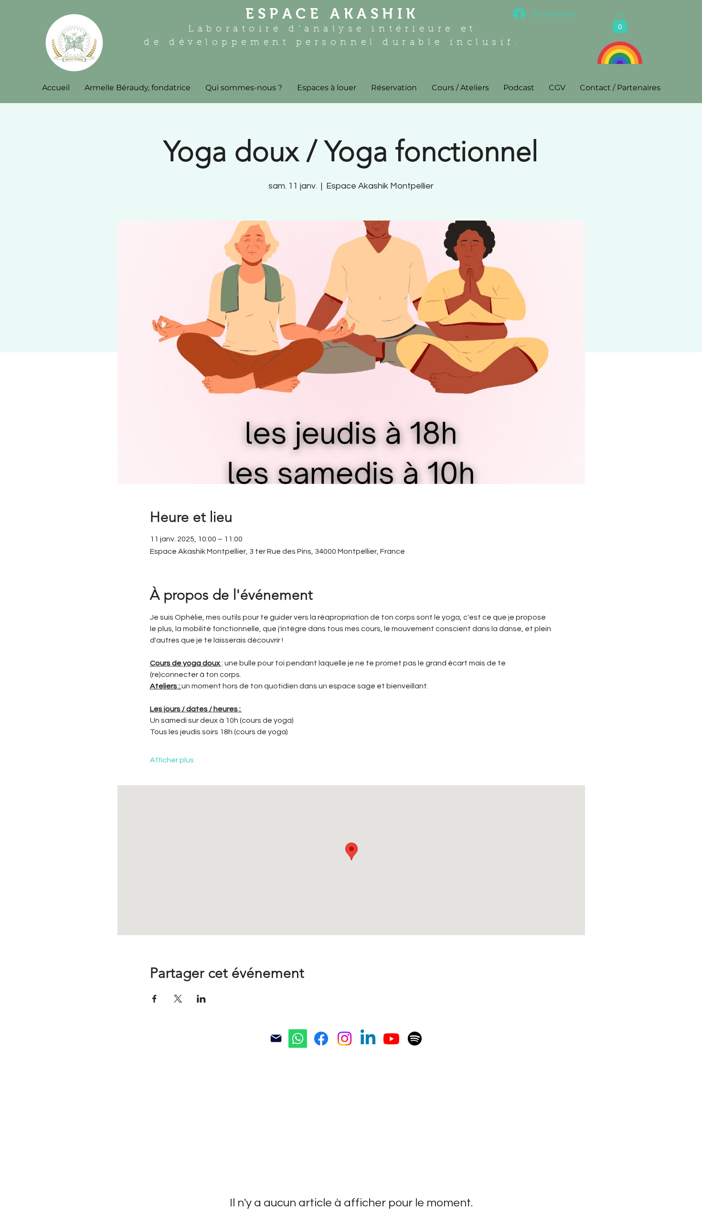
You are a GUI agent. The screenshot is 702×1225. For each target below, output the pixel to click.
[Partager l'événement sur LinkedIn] (201, 999)
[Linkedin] (368, 1038)
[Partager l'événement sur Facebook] (154, 999)
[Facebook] (321, 1038)
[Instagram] (344, 1038)
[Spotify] (414, 1038)
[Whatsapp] (297, 1038)
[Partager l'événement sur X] (177, 999)
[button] (620, 23)
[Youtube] (391, 1038)
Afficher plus (172, 760)
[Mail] (275, 1038)
